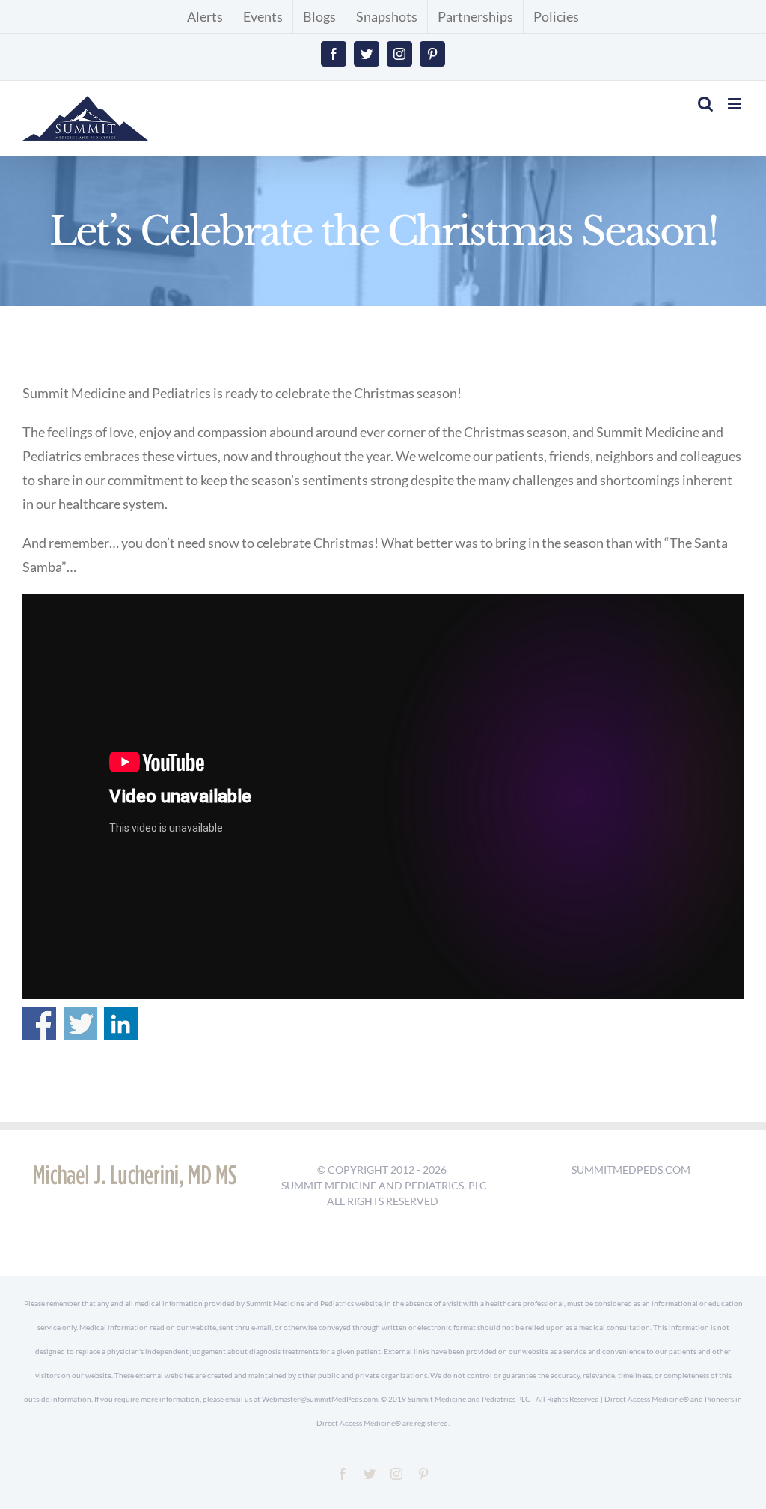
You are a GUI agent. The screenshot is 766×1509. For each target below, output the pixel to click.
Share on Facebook (39, 1023)
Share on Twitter (80, 1023)
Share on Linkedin (121, 1023)
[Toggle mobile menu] (736, 104)
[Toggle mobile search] (705, 104)
